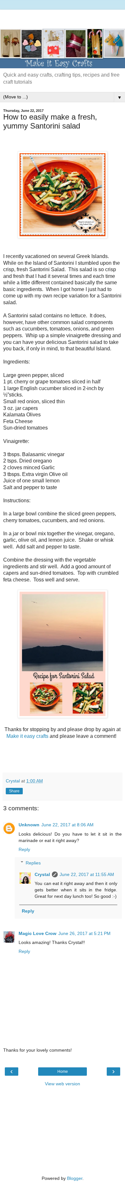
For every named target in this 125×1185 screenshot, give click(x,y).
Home (62, 1071)
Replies (33, 862)
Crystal (42, 874)
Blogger (74, 1178)
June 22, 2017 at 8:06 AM (67, 824)
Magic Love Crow (37, 933)
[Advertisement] (62, 18)
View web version (62, 1083)
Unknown (29, 824)
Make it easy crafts (28, 736)
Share (14, 791)
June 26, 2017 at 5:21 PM (84, 933)
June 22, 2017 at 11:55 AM (87, 874)
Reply (24, 849)
